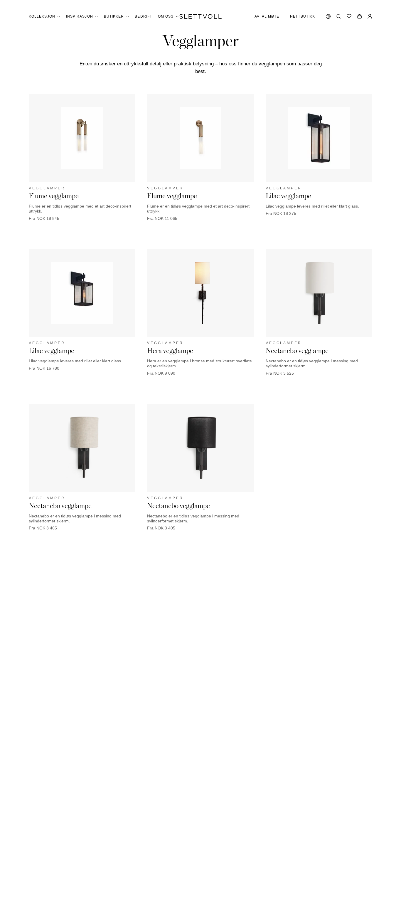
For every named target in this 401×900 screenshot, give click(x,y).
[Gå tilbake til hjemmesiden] (200, 16)
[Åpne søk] (338, 16)
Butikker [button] (114, 16)
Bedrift (143, 16)
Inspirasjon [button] (79, 16)
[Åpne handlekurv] (359, 16)
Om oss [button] (165, 16)
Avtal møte (267, 16)
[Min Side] (370, 16)
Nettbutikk (302, 16)
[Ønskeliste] (349, 16)
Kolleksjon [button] (42, 16)
